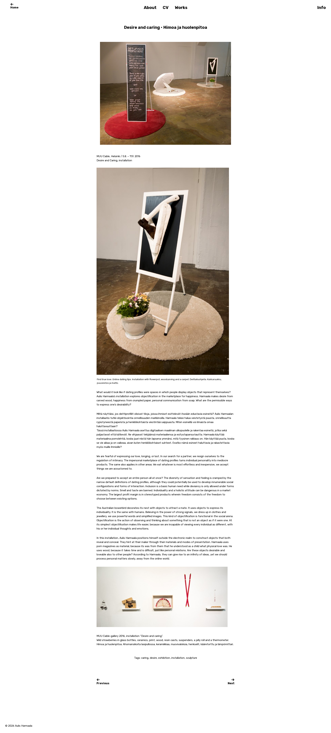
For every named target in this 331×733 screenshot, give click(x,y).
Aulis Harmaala (23, 725)
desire (153, 657)
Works (181, 7)
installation (178, 657)
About (150, 7)
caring (144, 657)
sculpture (191, 657)
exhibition (164, 657)
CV (166, 7)
